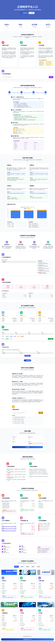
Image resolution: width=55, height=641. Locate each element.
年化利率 (16, 332)
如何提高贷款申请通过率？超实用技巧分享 (19, 417)
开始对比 (28, 355)
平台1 (2, 351)
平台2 (20, 351)
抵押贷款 (27, 566)
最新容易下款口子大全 (28, 639)
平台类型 (42, 332)
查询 (51, 77)
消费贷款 (33, 566)
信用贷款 (22, 566)
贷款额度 (3, 332)
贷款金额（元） (14, 437)
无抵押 (15, 336)
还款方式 (29, 441)
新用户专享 (22, 336)
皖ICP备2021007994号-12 (27, 636)
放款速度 (29, 332)
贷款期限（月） (30, 437)
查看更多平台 (28, 360)
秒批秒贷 (11, 336)
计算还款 (27, 447)
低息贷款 (7, 336)
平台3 (37, 351)
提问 (41, 412)
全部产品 (16, 566)
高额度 (18, 336)
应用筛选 (51, 338)
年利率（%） (14, 441)
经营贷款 (38, 566)
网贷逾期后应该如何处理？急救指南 (18, 419)
